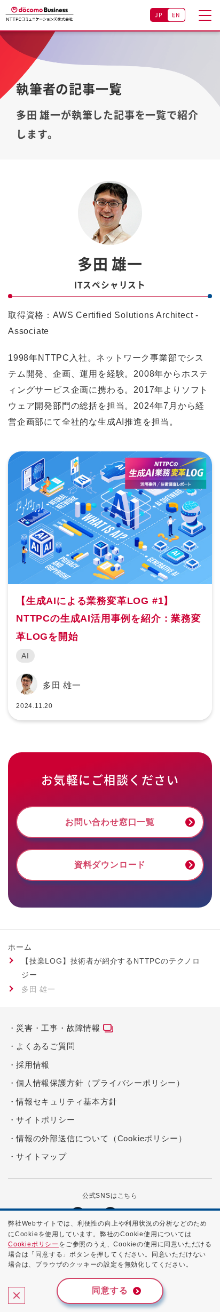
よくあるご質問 (45, 1046)
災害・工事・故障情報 (58, 1027)
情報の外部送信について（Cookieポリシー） (101, 1138)
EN (176, 15)
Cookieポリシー (33, 1244)
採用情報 (33, 1064)
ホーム (20, 947)
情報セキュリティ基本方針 (66, 1101)
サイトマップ (41, 1156)
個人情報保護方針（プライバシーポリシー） (100, 1082)
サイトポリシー (45, 1119)
